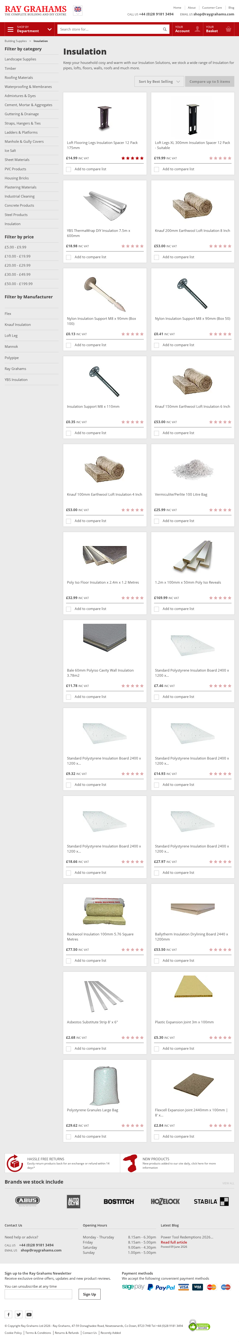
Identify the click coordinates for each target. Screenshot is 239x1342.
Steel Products (16, 214)
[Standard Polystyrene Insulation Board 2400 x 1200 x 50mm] (105, 822)
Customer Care (212, 8)
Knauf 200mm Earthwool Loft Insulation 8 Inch (192, 230)
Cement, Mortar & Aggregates (28, 104)
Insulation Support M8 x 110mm (93, 406)
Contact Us (90, 1333)
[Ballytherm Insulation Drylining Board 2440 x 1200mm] (193, 909)
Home (177, 8)
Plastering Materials (20, 187)
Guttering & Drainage (22, 114)
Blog (231, 8)
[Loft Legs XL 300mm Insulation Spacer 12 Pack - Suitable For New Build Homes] (193, 118)
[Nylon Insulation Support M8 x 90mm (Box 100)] (105, 294)
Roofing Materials (19, 77)
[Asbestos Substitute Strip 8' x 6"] (105, 997)
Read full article (174, 1242)
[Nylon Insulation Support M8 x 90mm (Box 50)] (193, 294)
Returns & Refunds (67, 1333)
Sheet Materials (17, 159)
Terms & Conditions (38, 1333)
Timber (10, 68)
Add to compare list (90, 169)
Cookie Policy (13, 1333)
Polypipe (12, 357)
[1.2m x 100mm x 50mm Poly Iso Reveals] (193, 558)
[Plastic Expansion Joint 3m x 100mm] (193, 997)
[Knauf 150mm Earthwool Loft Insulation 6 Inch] (193, 382)
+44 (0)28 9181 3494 (156, 14)
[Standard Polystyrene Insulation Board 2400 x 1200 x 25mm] (105, 734)
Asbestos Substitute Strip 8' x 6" (92, 1022)
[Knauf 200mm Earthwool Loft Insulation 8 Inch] (193, 206)
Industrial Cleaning (20, 196)
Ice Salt (10, 150)
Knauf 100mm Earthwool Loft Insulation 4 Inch (104, 494)
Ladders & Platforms (21, 132)
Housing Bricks (17, 178)
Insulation (13, 223)
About (192, 8)
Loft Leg (11, 335)
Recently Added (111, 1333)
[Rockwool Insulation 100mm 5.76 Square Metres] (105, 909)
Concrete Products (19, 205)
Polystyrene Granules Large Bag (92, 1110)
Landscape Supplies (20, 59)
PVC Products (15, 169)
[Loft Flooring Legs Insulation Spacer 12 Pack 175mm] (105, 118)
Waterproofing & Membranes (28, 86)
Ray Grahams (15, 368)
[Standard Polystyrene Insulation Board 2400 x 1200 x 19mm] (193, 646)
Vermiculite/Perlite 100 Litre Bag (181, 494)
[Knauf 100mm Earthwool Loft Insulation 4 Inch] (105, 470)
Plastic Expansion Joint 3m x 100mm (184, 1022)
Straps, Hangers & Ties (23, 123)
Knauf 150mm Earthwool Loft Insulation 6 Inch (192, 406)
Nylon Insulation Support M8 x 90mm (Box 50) (192, 318)
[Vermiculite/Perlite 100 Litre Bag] (193, 470)
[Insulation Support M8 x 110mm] (105, 382)
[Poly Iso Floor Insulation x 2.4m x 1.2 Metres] (105, 558)
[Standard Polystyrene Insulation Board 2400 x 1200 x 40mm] (193, 734)
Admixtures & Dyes (20, 95)
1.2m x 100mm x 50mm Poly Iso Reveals (188, 582)
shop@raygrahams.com (213, 14)
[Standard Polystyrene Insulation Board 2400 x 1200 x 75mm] (193, 822)
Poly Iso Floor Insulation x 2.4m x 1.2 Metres (103, 582)
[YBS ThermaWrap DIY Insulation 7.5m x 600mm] (105, 206)
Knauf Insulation (18, 324)
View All (228, 1183)
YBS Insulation (16, 379)
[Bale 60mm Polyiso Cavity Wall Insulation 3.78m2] (105, 646)
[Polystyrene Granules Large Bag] (105, 1085)
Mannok (11, 346)
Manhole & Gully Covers (24, 141)
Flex (8, 313)
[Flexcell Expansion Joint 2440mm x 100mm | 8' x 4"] (193, 1085)
